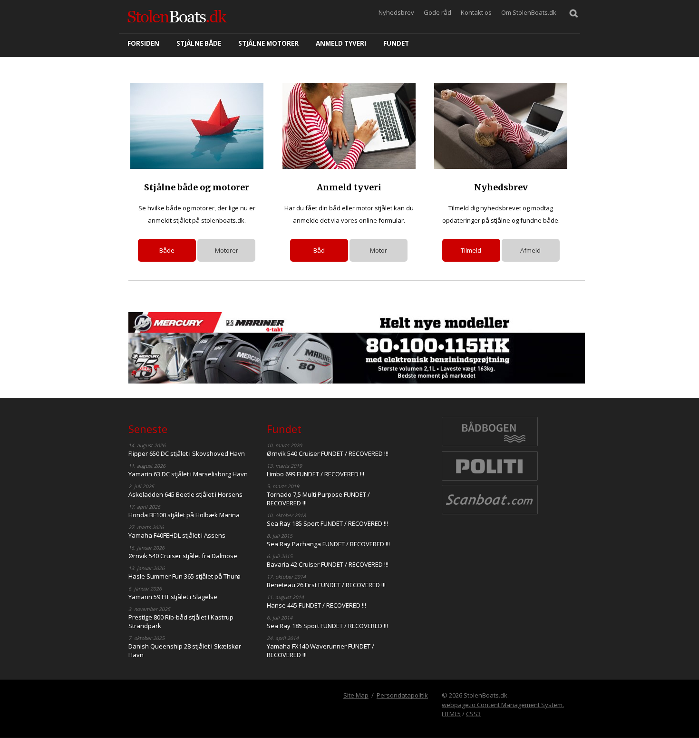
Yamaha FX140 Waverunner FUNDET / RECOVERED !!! (320, 650)
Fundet (396, 43)
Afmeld (530, 250)
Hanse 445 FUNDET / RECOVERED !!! (316, 605)
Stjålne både (198, 43)
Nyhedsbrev (396, 12)
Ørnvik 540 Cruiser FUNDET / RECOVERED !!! (327, 453)
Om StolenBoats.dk (528, 12)
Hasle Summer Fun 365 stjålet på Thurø (184, 576)
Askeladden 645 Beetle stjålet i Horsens (185, 494)
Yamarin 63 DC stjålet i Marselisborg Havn (188, 474)
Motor (378, 250)
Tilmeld (471, 250)
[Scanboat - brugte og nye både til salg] (490, 513)
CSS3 (473, 713)
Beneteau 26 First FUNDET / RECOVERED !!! (326, 585)
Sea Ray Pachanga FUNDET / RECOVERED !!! (328, 544)
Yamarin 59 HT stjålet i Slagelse (172, 596)
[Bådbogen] (490, 445)
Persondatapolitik (402, 695)
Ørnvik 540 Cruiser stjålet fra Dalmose (182, 555)
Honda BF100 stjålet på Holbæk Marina (184, 515)
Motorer (226, 250)
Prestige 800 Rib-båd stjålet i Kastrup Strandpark (180, 621)
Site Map (356, 695)
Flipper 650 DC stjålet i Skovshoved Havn (186, 453)
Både (167, 250)
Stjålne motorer (268, 43)
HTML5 (451, 713)
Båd (319, 250)
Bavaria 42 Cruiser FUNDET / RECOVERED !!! (327, 564)
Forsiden (143, 43)
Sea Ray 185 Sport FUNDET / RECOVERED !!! (327, 523)
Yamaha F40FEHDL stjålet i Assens (176, 535)
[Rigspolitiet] (490, 479)
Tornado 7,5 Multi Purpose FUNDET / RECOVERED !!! (318, 498)
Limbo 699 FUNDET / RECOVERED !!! (315, 474)
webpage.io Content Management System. (503, 704)
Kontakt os (476, 12)
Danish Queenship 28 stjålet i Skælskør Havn (184, 650)
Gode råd (437, 12)
